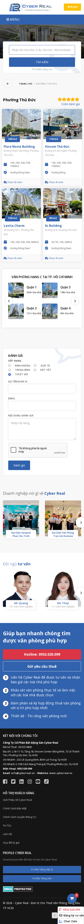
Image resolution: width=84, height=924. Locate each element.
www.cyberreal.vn (60, 773)
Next (75, 301)
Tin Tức (7, 825)
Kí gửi (74, 7)
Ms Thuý (63, 603)
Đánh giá (19, 465)
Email (11, 398)
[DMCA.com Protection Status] (18, 889)
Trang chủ (25, 83)
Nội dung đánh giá (20, 415)
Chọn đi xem (14, 182)
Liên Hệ (7, 834)
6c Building (53, 226)
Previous (9, 301)
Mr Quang (21, 603)
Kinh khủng (22, 365)
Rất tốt (45, 370)
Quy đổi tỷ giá (11, 842)
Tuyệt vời (21, 374)
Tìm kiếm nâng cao (42, 69)
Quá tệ (45, 365)
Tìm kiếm (42, 62)
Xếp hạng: (15, 360)
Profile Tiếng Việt (41, 869)
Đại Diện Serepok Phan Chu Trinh (21, 534)
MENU (14, 19)
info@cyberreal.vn (23, 773)
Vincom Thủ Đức (57, 147)
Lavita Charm (14, 226)
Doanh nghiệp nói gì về (34, 493)
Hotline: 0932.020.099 (42, 654)
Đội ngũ (16, 563)
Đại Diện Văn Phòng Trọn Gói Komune (63, 534)
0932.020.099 (71, 909)
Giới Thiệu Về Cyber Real (17, 800)
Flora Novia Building (19, 147)
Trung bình (22, 370)
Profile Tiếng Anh (42, 878)
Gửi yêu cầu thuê (42, 666)
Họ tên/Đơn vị (17, 381)
